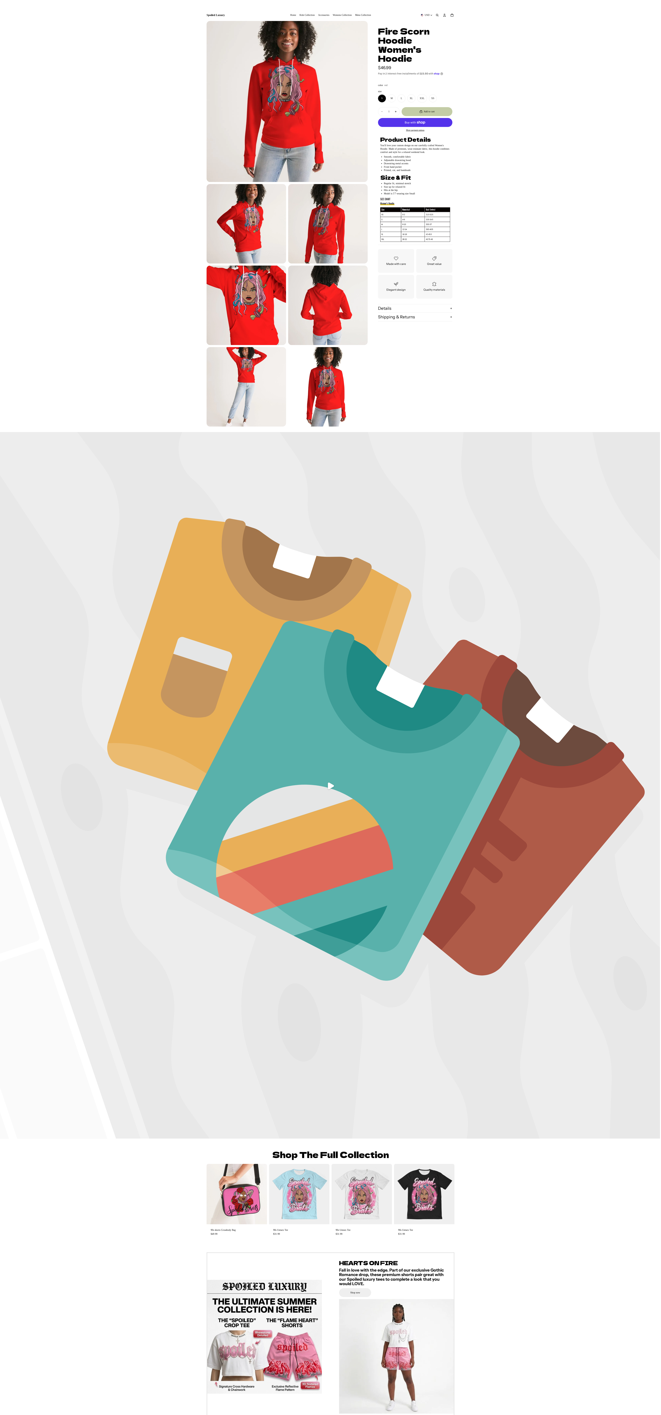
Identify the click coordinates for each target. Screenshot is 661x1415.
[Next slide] (262, 1194)
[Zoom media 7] (328, 387)
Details (384, 308)
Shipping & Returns (396, 316)
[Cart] (452, 15)
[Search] (437, 15)
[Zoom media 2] (246, 223)
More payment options (415, 130)
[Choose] (324, 1219)
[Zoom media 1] (287, 101)
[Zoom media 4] (246, 305)
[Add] (262, 1219)
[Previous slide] (212, 1194)
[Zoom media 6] (246, 387)
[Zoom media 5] (328, 305)
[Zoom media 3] (328, 223)
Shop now (355, 1292)
